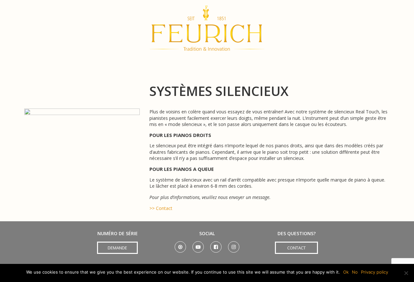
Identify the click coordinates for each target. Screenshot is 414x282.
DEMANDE (117, 248)
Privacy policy (374, 272)
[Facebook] (216, 244)
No (355, 272)
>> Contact (160, 208)
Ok (346, 272)
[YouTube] (198, 244)
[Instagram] (233, 244)
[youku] (180, 244)
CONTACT (296, 248)
